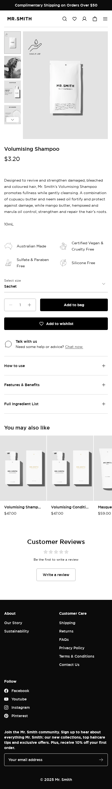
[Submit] (101, 759)
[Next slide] (12, 119)
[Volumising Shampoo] (12, 43)
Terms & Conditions (76, 656)
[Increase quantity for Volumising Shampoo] (29, 305)
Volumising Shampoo (23, 507)
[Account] (84, 18)
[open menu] (105, 18)
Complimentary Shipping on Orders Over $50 (56, 5)
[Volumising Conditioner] (70, 468)
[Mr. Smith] (19, 19)
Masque (105, 507)
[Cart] (94, 18)
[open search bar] (64, 18)
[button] (74, 19)
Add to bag (74, 305)
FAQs (64, 639)
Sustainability (16, 631)
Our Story (13, 623)
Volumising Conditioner (70, 507)
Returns (66, 631)
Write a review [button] (56, 575)
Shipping (67, 623)
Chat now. (74, 347)
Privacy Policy (71, 648)
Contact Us (69, 664)
